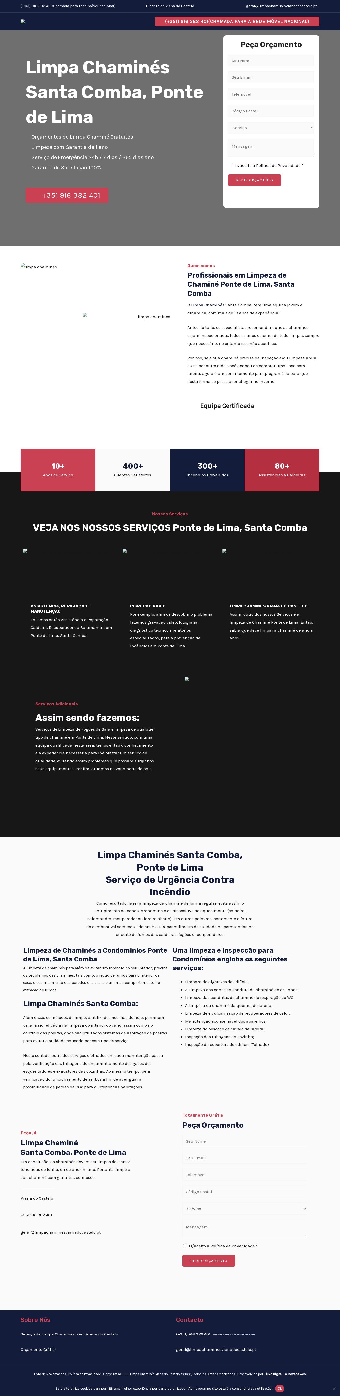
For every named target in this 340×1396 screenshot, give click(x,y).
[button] (237, 21)
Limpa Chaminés (207, 305)
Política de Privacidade (84, 1374)
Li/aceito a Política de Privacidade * (269, 165)
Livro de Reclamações (50, 1374)
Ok (280, 1388)
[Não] (333, 1388)
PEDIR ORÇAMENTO (254, 180)
